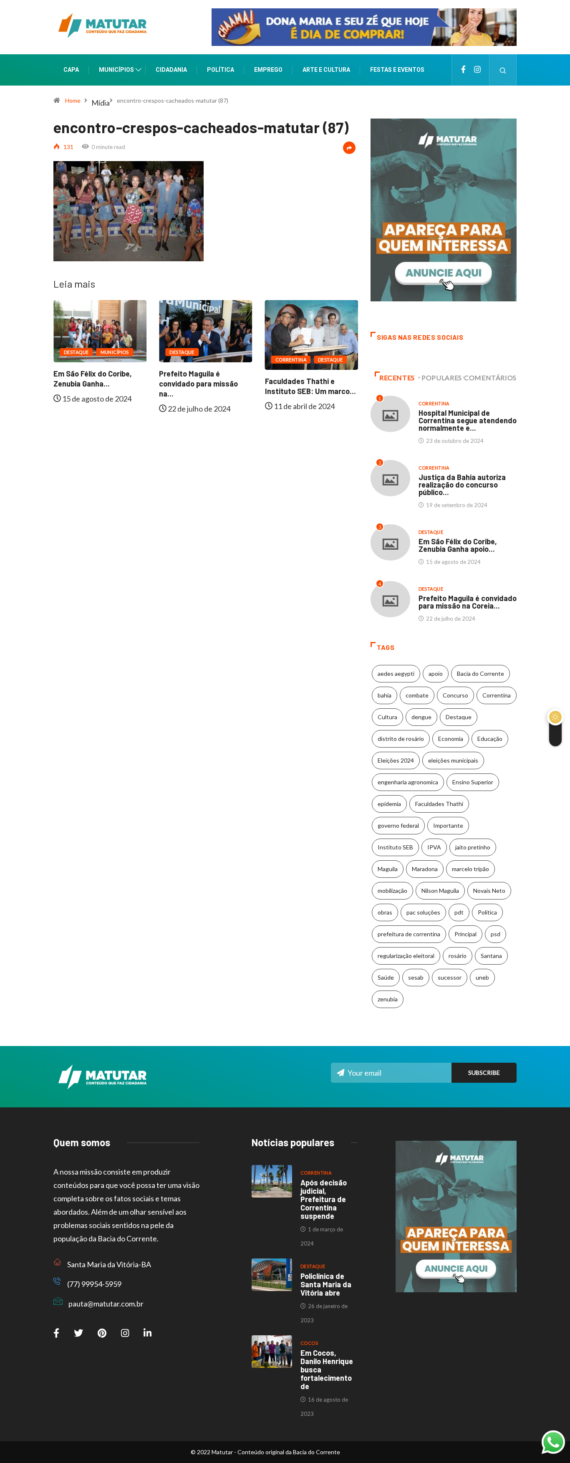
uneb (482, 977)
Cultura (387, 716)
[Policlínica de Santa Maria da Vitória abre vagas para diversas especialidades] (272, 1274)
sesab (416, 977)
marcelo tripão (470, 868)
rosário (458, 955)
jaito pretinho (472, 847)
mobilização (392, 890)
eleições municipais (453, 760)
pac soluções (423, 912)
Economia (450, 738)
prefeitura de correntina (409, 933)
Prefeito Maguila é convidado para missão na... (97, 383)
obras (385, 912)
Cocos (309, 1343)
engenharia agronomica (408, 782)
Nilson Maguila (440, 890)
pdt (459, 912)
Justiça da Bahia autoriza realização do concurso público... (462, 485)
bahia (384, 695)
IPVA (434, 847)
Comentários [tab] (490, 378)
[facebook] (463, 70)
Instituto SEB (395, 847)
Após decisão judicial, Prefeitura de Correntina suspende (323, 1199)
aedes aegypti (396, 673)
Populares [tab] (441, 378)
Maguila (388, 868)
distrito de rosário (401, 738)
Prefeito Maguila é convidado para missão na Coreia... (468, 602)
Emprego (268, 69)
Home (73, 100)
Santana (491, 955)
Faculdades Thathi (439, 803)
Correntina (189, 359)
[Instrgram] (477, 70)
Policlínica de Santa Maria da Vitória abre (325, 1284)
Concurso (455, 695)
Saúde (386, 977)
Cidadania (171, 69)
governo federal (398, 825)
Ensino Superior (472, 782)
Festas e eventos (397, 69)
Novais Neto (489, 890)
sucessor (450, 977)
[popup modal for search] (503, 70)
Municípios (116, 69)
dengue (421, 716)
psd (495, 933)
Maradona (425, 868)
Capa (71, 69)
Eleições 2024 (396, 760)
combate (417, 695)
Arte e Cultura (326, 69)
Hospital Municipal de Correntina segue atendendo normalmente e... (468, 420)
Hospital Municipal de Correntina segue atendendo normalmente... (314, 391)
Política (220, 69)
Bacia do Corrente (480, 673)
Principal (465, 933)
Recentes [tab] (397, 378)
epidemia (389, 803)
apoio (436, 673)
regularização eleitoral (406, 955)
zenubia (388, 999)
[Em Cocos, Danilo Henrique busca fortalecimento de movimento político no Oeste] (272, 1351)
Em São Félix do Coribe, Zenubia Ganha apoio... (458, 545)
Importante (448, 825)
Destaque (80, 352)
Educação (489, 738)
